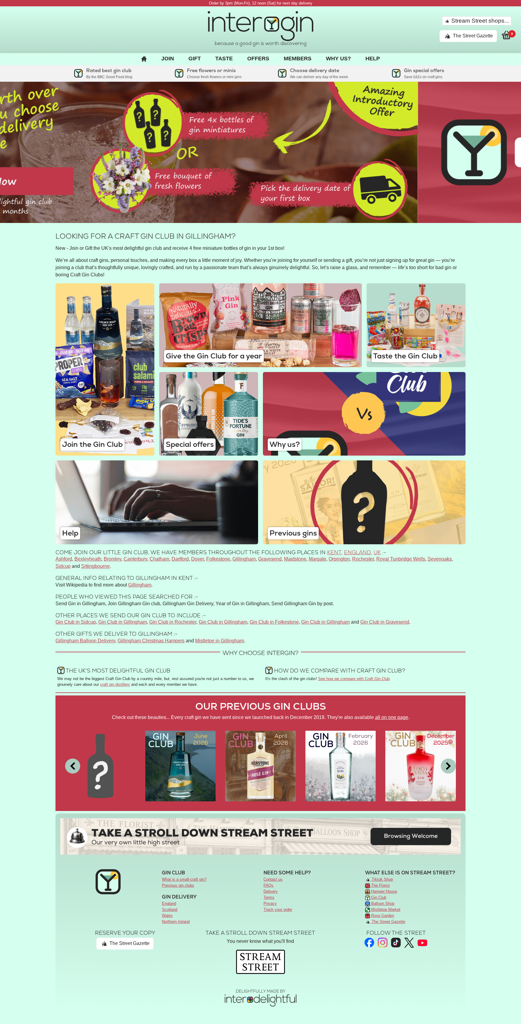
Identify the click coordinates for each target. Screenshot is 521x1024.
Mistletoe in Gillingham (219, 640)
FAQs (268, 885)
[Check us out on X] (409, 943)
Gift (194, 59)
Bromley (112, 558)
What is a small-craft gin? (184, 879)
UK (377, 552)
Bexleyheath (87, 558)
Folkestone (218, 558)
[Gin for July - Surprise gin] (100, 765)
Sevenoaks (440, 558)
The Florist (380, 885)
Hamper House (383, 891)
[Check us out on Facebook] (369, 942)
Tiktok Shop (382, 879)
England (357, 552)
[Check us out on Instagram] (382, 942)
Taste (224, 59)
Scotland (169, 909)
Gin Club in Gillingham (122, 622)
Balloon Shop (382, 903)
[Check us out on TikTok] (396, 942)
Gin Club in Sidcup (75, 622)
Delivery (271, 891)
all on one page (391, 717)
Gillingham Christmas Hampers (151, 640)
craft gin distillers (115, 684)
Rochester (363, 558)
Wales (167, 915)
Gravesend (270, 558)
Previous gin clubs (178, 885)
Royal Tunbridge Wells (400, 558)
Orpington (339, 558)
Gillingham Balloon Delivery (85, 640)
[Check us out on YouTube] (422, 942)
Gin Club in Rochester (172, 622)
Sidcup (63, 566)
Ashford (63, 558)
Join (167, 59)
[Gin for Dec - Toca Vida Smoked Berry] (420, 765)
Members (297, 59)
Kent (334, 552)
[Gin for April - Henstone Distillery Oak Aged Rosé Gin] (260, 765)
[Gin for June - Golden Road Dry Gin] (180, 765)
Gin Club (378, 897)
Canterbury (135, 558)
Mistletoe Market (385, 909)
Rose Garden (382, 915)
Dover (197, 558)
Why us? (338, 59)
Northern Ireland (176, 921)
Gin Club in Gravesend (384, 622)
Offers (258, 59)
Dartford (180, 558)
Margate (317, 558)
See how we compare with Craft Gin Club (354, 678)
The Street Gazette (472, 35)
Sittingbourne (95, 566)
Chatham (159, 558)
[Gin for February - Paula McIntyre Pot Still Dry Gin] (340, 765)
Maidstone (295, 558)
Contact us (273, 879)
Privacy (270, 903)
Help (372, 59)
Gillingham (244, 558)
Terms (269, 897)
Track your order (278, 909)
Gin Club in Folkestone (274, 622)
